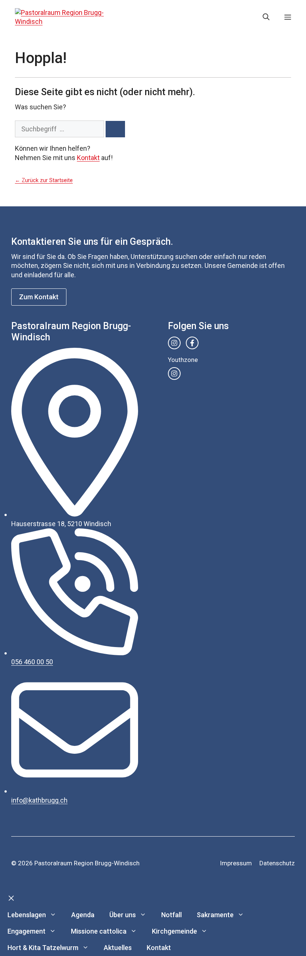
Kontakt (88, 158)
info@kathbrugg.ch (39, 800)
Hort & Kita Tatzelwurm (42, 948)
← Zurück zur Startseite (44, 180)
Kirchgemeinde (174, 931)
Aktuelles (118, 948)
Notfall (171, 915)
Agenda (82, 915)
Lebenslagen (26, 915)
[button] (266, 17)
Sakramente (215, 915)
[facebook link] (192, 343)
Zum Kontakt (39, 297)
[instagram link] (174, 343)
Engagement (26, 931)
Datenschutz (277, 863)
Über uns (122, 915)
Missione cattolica (99, 931)
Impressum (236, 863)
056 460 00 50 (32, 662)
